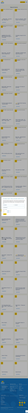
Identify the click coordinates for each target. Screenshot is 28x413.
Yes (7, 210)
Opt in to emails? (5, 209)
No (9, 210)
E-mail (3, 210)
